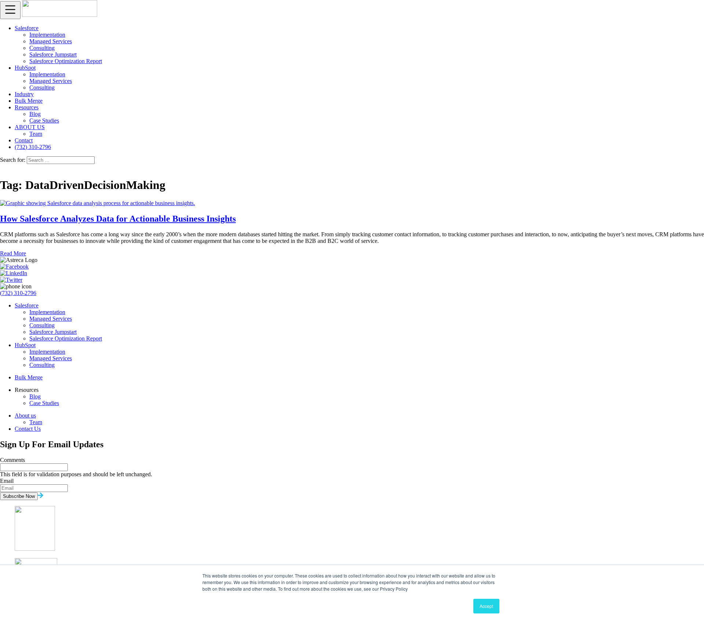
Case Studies (44, 120)
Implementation (47, 35)
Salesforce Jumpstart (53, 54)
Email (7, 481)
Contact (24, 140)
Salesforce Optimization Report (65, 61)
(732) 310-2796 (33, 147)
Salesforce (26, 28)
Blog (35, 114)
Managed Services (50, 41)
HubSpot (25, 68)
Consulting (42, 48)
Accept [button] (486, 606)
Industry (24, 94)
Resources (26, 107)
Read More (13, 253)
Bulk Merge (29, 101)
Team (35, 134)
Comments (12, 460)
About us (25, 415)
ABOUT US (30, 127)
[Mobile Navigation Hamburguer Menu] (10, 10)
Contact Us (28, 429)
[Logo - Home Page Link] (59, 15)
